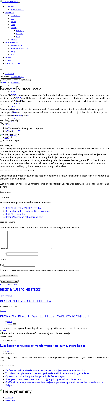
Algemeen (9, 7)
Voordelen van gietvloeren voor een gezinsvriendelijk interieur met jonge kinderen (47, 373)
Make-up (20, 31)
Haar (18, 37)
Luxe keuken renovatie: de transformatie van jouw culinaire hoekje (42, 345)
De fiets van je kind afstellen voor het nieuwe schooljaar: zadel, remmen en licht (45, 370)
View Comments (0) (9, 281)
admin (9, 322)
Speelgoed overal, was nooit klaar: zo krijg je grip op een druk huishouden (43, 379)
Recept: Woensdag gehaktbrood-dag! (24, 216)
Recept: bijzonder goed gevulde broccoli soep (28, 211)
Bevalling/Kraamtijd (19, 48)
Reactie (3, 249)
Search (26, 80)
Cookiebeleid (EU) (13, 63)
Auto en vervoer (17, 10)
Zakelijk (9, 398)
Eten (13, 25)
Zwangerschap (17, 45)
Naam (3, 254)
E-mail (3, 259)
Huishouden (15, 16)
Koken (13, 22)
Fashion (14, 40)
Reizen (8, 61)
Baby (13, 51)
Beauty (14, 28)
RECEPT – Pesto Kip (15, 213)
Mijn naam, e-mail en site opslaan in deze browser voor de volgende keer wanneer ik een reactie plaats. (41, 271)
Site (1, 265)
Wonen (8, 58)
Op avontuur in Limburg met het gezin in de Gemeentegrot (35, 376)
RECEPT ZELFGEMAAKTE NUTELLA (23, 208)
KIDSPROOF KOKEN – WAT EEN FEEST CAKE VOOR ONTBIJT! (44, 316)
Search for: (4, 77)
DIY (12, 19)
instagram (4, 138)
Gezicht (19, 34)
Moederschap (11, 43)
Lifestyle (9, 13)
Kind (12, 54)
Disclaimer (10, 401)
